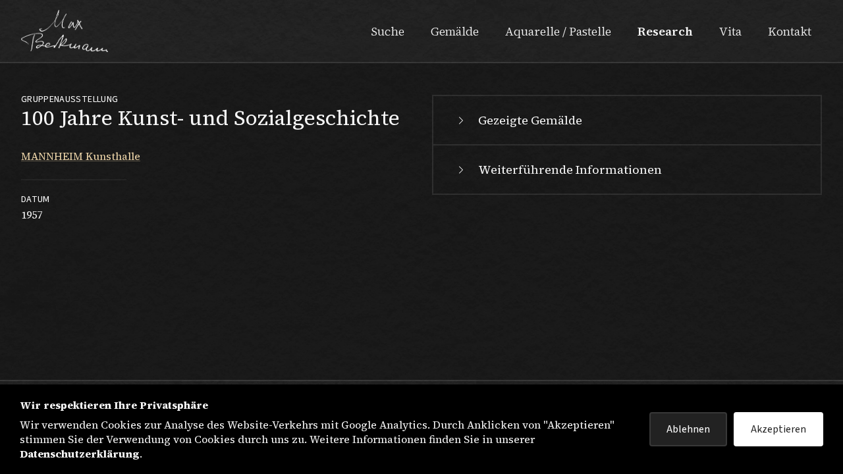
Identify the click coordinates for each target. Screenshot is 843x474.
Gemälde (455, 31)
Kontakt (789, 31)
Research (665, 31)
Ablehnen (688, 429)
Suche (387, 31)
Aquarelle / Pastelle (558, 31)
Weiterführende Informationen (570, 169)
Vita (730, 31)
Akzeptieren (778, 429)
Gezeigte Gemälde (530, 120)
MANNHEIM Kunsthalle (80, 156)
